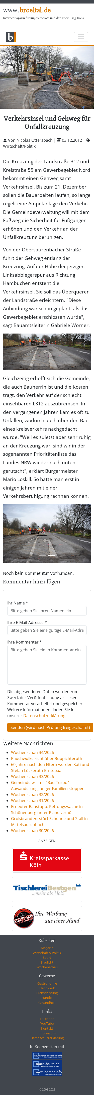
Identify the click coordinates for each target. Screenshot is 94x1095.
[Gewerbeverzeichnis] (47, 860)
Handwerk (47, 988)
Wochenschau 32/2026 (32, 794)
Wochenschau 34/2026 (32, 752)
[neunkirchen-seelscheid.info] (47, 1055)
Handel (47, 997)
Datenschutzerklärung (44, 715)
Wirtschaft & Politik (47, 953)
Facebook (47, 1018)
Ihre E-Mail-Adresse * (27, 622)
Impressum (47, 1033)
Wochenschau (47, 967)
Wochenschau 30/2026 (32, 830)
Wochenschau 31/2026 (32, 800)
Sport (47, 957)
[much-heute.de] (47, 1063)
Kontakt (47, 1028)
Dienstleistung (47, 993)
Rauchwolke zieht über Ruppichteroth (46, 758)
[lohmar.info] (47, 1072)
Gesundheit (47, 1002)
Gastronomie (47, 983)
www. (27, 10)
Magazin (47, 948)
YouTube (47, 1023)
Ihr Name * (17, 603)
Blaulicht (47, 962)
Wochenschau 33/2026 (32, 776)
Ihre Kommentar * (24, 642)
